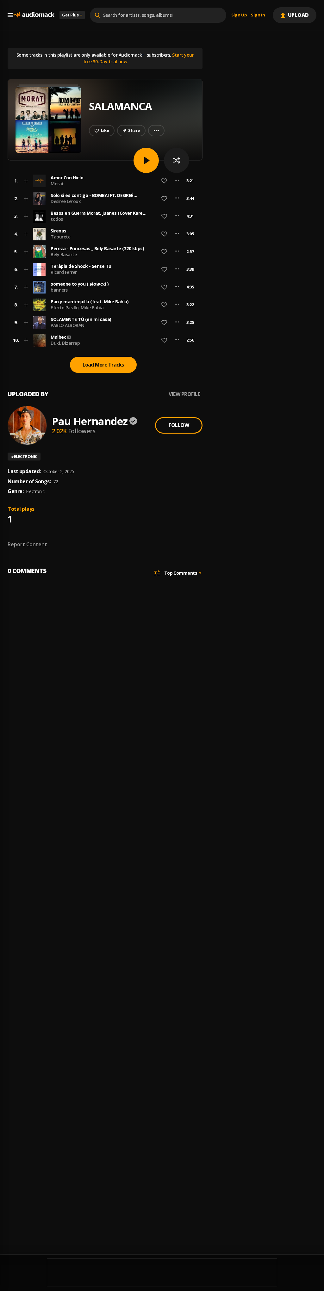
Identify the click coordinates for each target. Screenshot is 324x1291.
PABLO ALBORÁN (67, 325)
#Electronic (24, 456)
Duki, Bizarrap (65, 343)
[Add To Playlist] (26, 181)
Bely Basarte (64, 254)
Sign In (258, 15)
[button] (103, 181)
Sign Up (239, 15)
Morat (57, 184)
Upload (298, 14)
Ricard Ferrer (64, 272)
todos (57, 219)
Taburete (60, 237)
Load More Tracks (103, 364)
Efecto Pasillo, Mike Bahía (77, 308)
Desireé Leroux (66, 201)
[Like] (164, 180)
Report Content (27, 544)
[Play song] (146, 160)
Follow (179, 425)
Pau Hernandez (90, 421)
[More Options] (177, 181)
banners (59, 290)
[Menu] (10, 15)
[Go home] (33, 15)
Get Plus (72, 15)
